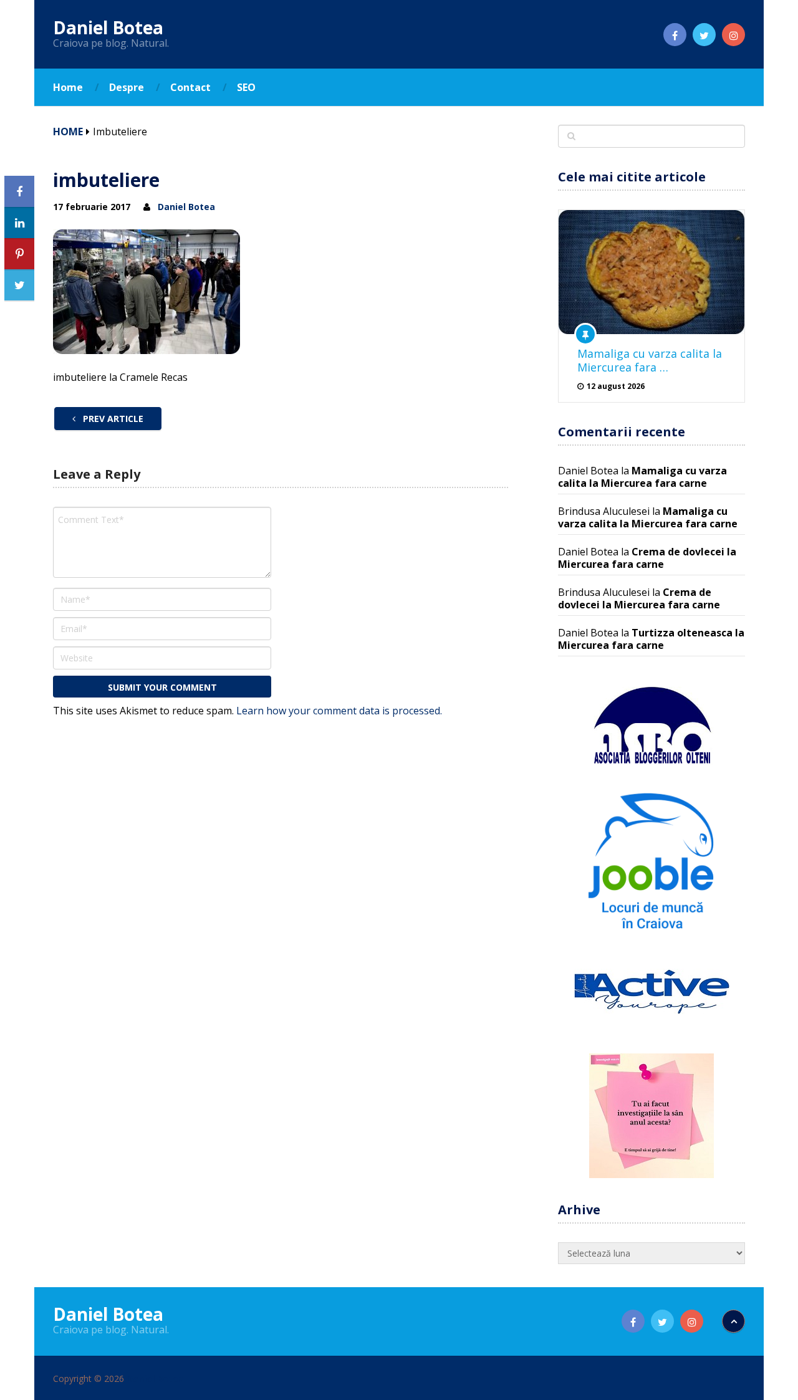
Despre (126, 87)
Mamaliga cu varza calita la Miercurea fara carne (642, 477)
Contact (190, 87)
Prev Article (111, 418)
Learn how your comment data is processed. (339, 710)
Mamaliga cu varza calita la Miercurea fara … (649, 360)
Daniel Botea (108, 27)
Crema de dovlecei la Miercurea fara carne (647, 558)
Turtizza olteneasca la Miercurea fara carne (651, 639)
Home (68, 87)
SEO (246, 87)
